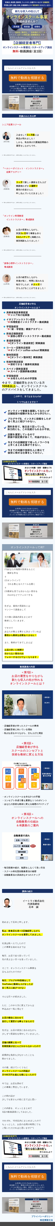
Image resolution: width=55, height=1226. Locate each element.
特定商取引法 (46, 1220)
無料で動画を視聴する (27, 78)
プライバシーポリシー (42, 1216)
